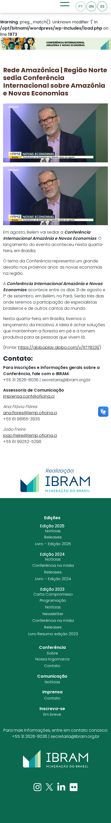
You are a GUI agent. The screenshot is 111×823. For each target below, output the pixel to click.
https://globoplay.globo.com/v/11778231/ (59, 347)
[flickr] (74, 787)
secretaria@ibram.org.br (75, 736)
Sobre (52, 653)
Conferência (52, 647)
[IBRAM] (55, 759)
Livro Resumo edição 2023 (53, 633)
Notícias (53, 531)
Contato (52, 665)
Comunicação (52, 676)
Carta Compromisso (53, 594)
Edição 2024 (52, 554)
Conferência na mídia (53, 565)
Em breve (52, 714)
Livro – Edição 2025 (53, 543)
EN (91, 6)
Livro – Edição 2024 (53, 578)
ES (102, 6)
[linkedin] (61, 787)
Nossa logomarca (52, 659)
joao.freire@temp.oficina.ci (30, 435)
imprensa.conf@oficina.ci (28, 396)
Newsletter (53, 613)
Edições (52, 518)
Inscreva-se (52, 709)
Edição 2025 (52, 526)
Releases (53, 537)
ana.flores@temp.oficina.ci (30, 413)
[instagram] (38, 787)
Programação (53, 600)
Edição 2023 (52, 589)
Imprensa (52, 692)
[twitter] (50, 787)
